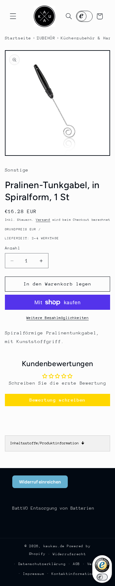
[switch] (102, 577)
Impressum (33, 574)
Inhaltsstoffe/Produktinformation (47, 443)
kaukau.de (54, 546)
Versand (43, 220)
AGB (76, 564)
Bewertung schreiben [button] (57, 399)
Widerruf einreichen (40, 481)
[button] (13, 16)
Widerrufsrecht (69, 554)
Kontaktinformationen (75, 574)
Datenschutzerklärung (42, 564)
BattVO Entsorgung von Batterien (53, 508)
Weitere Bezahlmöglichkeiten (57, 318)
